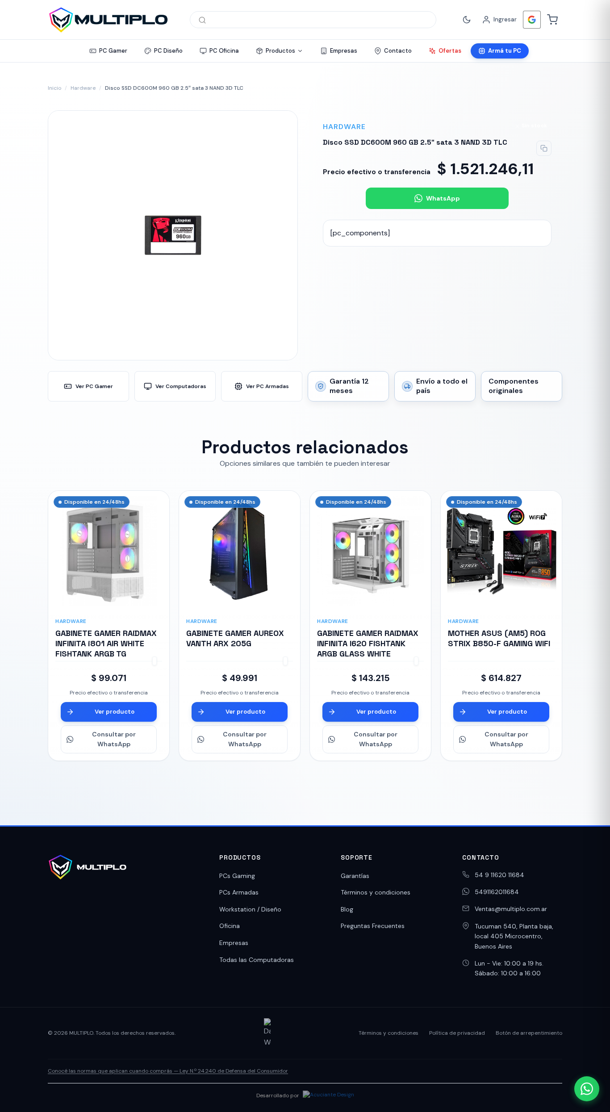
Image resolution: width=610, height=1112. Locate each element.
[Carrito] (552, 20)
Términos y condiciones (375, 892)
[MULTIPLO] (108, 20)
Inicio (54, 88)
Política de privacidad (457, 1033)
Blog (347, 909)
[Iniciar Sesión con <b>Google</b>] (532, 20)
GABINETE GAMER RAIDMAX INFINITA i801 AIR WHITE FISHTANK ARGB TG (106, 643)
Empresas (233, 943)
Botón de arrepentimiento (529, 1033)
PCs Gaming (237, 876)
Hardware (83, 88)
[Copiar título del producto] (544, 148)
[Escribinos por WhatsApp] (586, 1088)
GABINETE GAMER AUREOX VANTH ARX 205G (235, 638)
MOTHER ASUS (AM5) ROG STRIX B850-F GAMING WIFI (499, 638)
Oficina (229, 926)
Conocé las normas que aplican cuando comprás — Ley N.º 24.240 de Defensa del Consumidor (168, 1070)
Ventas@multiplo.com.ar (511, 909)
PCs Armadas (239, 892)
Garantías (355, 876)
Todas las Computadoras (256, 960)
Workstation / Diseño (250, 909)
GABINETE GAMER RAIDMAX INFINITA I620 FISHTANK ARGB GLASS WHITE (367, 643)
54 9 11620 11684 (499, 875)
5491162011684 (497, 892)
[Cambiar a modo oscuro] (467, 20)
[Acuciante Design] (328, 1096)
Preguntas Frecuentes (373, 926)
